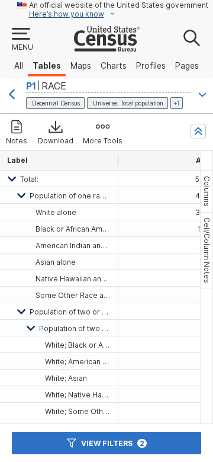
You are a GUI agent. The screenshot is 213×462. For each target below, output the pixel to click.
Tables (47, 65)
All (18, 65)
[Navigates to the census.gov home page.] (107, 47)
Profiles (151, 65)
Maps (80, 65)
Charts (114, 65)
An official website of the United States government (118, 5)
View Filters (112, 443)
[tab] (206, 191)
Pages (187, 65)
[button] (22, 40)
